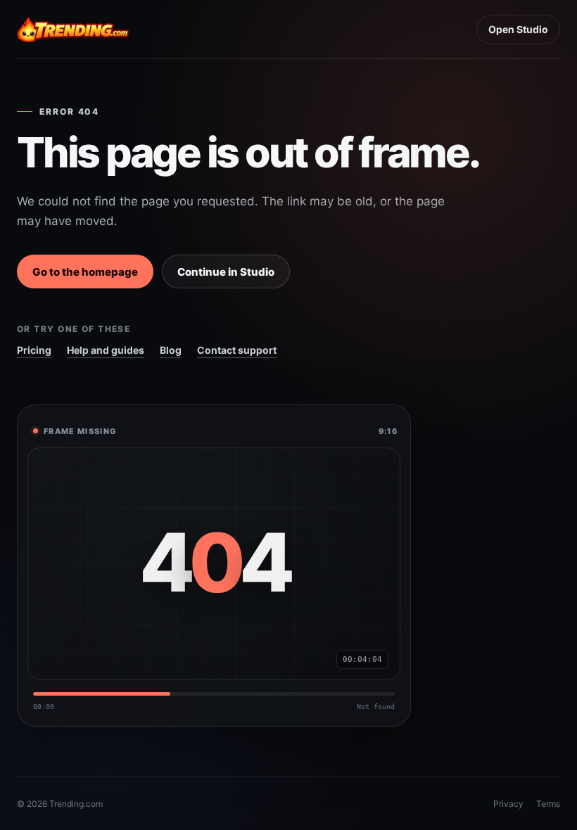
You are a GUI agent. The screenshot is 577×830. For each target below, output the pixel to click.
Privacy (508, 803)
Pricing (34, 350)
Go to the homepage (85, 272)
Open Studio (518, 29)
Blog (171, 350)
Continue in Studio (225, 272)
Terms (548, 803)
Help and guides (105, 350)
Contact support (237, 350)
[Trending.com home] (73, 29)
